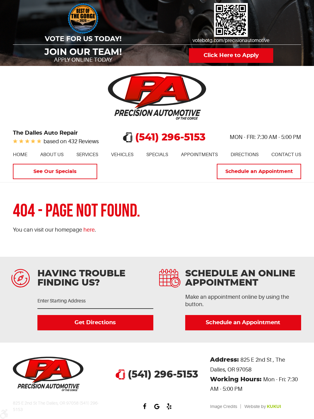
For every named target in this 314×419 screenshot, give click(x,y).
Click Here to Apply (230, 55)
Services (87, 154)
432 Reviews (83, 141)
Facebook (145, 406)
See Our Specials (55, 171)
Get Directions (95, 322)
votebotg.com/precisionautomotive (231, 40)
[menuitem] (20, 154)
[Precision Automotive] (157, 96)
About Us (51, 154)
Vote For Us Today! (83, 39)
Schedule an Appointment (259, 171)
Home (20, 154)
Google (157, 406)
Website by (262, 406)
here (89, 230)
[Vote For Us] (231, 20)
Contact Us (286, 154)
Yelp (169, 406)
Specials (157, 154)
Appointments (199, 154)
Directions (244, 154)
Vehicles (122, 154)
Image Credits (223, 406)
